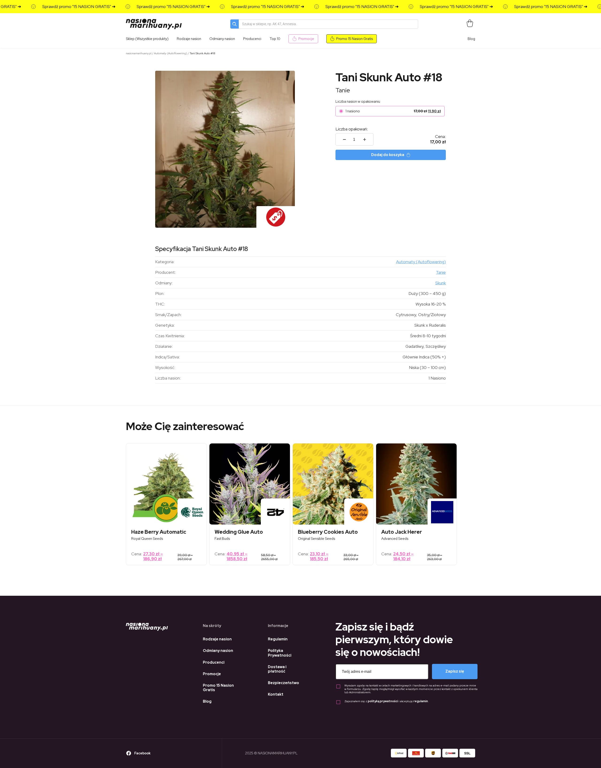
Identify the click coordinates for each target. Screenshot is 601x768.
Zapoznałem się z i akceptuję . (386, 701)
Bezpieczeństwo (283, 682)
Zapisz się (454, 671)
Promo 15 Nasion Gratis (354, 38)
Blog (471, 38)
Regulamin (278, 639)
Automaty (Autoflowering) (170, 53)
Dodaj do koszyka (387, 154)
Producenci (213, 662)
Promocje (306, 38)
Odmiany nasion (218, 650)
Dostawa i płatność (277, 669)
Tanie (342, 90)
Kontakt (275, 694)
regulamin (420, 701)
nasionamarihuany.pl (138, 53)
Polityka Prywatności (279, 653)
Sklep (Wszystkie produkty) (147, 38)
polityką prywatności (383, 701)
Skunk (440, 283)
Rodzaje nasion (217, 639)
